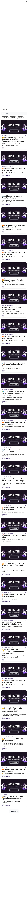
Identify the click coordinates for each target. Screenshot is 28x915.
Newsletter (5, 117)
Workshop (13, 117)
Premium (20, 117)
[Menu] (26, 1)
